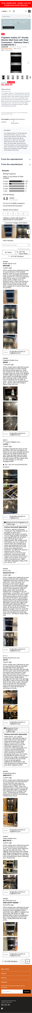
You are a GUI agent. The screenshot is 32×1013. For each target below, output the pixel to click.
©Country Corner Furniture (7, 1000)
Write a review (22, 46)
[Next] (28, 62)
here (18, 22)
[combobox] (16, 16)
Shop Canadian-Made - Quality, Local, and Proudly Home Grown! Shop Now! (16, 4)
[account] (26, 11)
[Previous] (3, 62)
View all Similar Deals (8, 27)
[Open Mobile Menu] (29, 11)
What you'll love (6, 89)
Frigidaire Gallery (8, 48)
